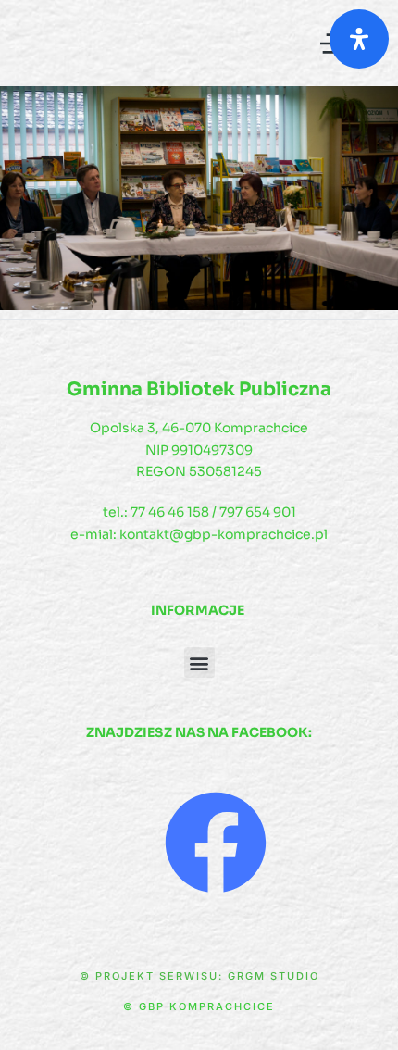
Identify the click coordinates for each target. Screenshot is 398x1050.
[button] (199, 662)
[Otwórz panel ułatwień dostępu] (359, 39)
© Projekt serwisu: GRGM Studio (199, 975)
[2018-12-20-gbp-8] (199, 198)
